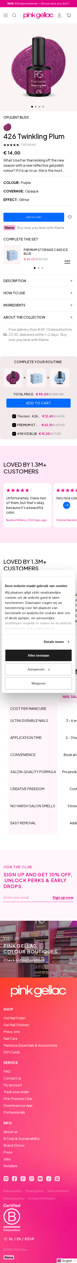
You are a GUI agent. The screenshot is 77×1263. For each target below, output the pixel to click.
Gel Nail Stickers (16, 1025)
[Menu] (5, 15)
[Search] (14, 15)
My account (12, 1085)
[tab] (35, 268)
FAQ (6, 1071)
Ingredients (14, 305)
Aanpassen (36, 669)
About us (10, 1131)
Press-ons (11, 1031)
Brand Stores (14, 1145)
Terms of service (57, 1191)
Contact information (41, 1198)
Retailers (10, 1166)
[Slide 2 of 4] (36, 106)
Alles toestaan (38, 655)
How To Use (14, 293)
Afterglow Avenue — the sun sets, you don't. (38, 3)
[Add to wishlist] (70, 217)
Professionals (14, 1112)
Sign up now (63, 897)
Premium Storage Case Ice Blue (46, 252)
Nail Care (10, 1038)
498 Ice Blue (27, 434)
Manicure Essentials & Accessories (30, 1045)
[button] (67, 1261)
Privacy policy (34, 1191)
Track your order (16, 1092)
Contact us (12, 1078)
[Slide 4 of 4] (43, 106)
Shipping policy (13, 1198)
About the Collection (24, 317)
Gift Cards (11, 1052)
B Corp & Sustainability (21, 1138)
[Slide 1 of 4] (32, 106)
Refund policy (12, 1191)
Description (14, 280)
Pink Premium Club (17, 1098)
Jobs (7, 1159)
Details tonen (54, 642)
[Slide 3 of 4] (39, 106)
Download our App (18, 1105)
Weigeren (38, 683)
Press (7, 1152)
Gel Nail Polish (14, 1018)
